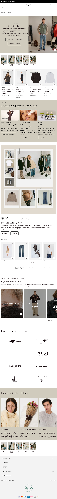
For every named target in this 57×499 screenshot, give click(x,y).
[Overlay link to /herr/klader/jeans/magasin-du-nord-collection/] (35, 303)
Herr (19, 64)
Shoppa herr (19, 39)
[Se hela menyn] (2, 4)
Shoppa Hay (42, 137)
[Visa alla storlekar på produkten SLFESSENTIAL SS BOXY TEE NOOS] (46, 267)
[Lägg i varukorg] (12, 85)
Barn (33, 64)
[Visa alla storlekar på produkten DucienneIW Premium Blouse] (19, 95)
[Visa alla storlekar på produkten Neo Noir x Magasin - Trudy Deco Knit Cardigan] (5, 95)
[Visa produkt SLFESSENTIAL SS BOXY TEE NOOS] (49, 251)
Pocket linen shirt (34, 263)
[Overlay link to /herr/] (19, 59)
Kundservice (7, 458)
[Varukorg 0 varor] (55, 4)
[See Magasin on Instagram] (51, 481)
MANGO (31, 260)
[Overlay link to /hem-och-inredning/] (11, 59)
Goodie (5, 462)
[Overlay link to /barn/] (33, 59)
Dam (4, 64)
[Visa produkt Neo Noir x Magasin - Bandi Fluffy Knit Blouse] (36, 77)
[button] (50, 4)
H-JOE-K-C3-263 (48, 89)
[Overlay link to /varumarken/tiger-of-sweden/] (42, 379)
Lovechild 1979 (4, 260)
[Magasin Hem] (28, 5)
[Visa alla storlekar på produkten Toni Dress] (5, 267)
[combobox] (28, 8)
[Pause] (55, 50)
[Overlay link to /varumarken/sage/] (14, 341)
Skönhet (26, 64)
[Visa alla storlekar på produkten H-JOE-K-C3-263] (47, 93)
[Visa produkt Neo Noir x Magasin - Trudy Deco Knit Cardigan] (7, 77)
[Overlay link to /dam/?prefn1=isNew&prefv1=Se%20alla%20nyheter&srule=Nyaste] (28, 179)
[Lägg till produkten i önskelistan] (12, 70)
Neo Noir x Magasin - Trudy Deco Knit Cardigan (7, 91)
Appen (4, 467)
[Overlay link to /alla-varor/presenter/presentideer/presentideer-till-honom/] (48, 412)
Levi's (17, 260)
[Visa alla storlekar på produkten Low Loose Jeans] (22, 268)
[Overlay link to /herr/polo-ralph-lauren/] (42, 354)
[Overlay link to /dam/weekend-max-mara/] (14, 354)
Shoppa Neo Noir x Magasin (8, 134)
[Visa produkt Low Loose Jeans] (21, 251)
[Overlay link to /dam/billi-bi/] (14, 379)
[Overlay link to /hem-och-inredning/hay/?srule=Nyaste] (47, 115)
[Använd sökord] (3, 8)
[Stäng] (50, 256)
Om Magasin (7, 471)
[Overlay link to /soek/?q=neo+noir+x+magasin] (10, 115)
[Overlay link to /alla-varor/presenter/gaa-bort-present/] (29, 412)
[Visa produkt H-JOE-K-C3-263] (50, 77)
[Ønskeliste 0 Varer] (53, 4)
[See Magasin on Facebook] (53, 481)
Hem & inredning (11, 65)
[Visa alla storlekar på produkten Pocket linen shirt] (31, 267)
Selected (45, 260)
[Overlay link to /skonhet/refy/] (28, 115)
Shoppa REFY (24, 137)
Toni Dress (5, 263)
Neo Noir (3, 87)
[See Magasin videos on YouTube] (55, 481)
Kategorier (6, 476)
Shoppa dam (10, 39)
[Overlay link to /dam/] (4, 59)
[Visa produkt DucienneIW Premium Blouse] (22, 77)
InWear (17, 87)
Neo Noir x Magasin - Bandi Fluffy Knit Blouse (36, 91)
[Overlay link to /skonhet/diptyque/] (42, 341)
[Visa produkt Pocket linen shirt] (35, 251)
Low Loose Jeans (20, 263)
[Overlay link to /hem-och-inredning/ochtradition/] (42, 366)
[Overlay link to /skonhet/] (26, 59)
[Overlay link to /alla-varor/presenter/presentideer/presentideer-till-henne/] (10, 412)
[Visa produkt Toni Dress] (7, 251)
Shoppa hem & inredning (14, 43)
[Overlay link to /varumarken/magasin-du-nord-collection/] (12, 303)
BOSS (45, 87)
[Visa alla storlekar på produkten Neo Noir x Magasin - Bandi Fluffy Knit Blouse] (33, 95)
